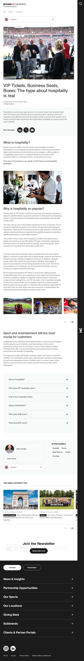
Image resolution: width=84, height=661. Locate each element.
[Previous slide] (66, 322)
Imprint (13, 655)
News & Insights (13, 579)
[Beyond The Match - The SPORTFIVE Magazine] (14, 5)
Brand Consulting (9, 515)
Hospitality (19, 12)
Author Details (11, 458)
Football (67, 452)
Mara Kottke (9, 104)
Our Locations (12, 605)
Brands (64, 448)
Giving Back (11, 614)
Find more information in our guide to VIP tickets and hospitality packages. (30, 162)
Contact (12, 568)
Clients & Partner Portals (19, 632)
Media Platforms (57, 452)
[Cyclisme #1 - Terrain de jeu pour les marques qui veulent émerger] (20, 505)
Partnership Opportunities (20, 588)
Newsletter (32, 568)
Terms (5, 655)
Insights (10, 12)
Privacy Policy (24, 655)
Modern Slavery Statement (41, 655)
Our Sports (10, 597)
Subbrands (10, 623)
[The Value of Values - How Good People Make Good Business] (57, 505)
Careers (43, 515)
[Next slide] (72, 322)
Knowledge (55, 456)
